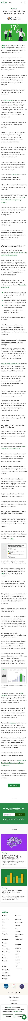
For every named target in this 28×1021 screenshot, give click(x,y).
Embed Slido (5, 960)
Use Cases (18, 931)
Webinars (17, 925)
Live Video (5, 957)
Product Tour (5, 919)
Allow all (20, 1016)
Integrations (5, 934)
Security (17, 960)
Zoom (3, 954)
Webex (4, 946)
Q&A (2, 573)
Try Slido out (14, 785)
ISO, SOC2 (17, 963)
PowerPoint (5, 943)
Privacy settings (17, 1011)
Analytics (4, 931)
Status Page (14, 1003)
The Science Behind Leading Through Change (13, 200)
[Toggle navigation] (25, 2)
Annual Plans (5, 972)
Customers (18, 957)
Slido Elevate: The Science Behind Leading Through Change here (13, 763)
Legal (16, 966)
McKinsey (15, 175)
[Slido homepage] (4, 2)
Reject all (8, 1016)
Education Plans (6, 975)
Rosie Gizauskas (16, 18)
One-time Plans (6, 969)
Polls (3, 925)
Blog (16, 928)
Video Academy (19, 922)
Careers (17, 954)
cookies (9, 1007)
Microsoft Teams (6, 951)
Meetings (14, 8)
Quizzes (4, 928)
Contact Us (18, 948)
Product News (18, 939)
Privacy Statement (14, 997)
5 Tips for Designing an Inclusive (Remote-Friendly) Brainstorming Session (12, 857)
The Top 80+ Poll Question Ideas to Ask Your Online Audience (12, 892)
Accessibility (18, 969)
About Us (17, 951)
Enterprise (5, 978)
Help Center (18, 919)
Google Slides (5, 948)
